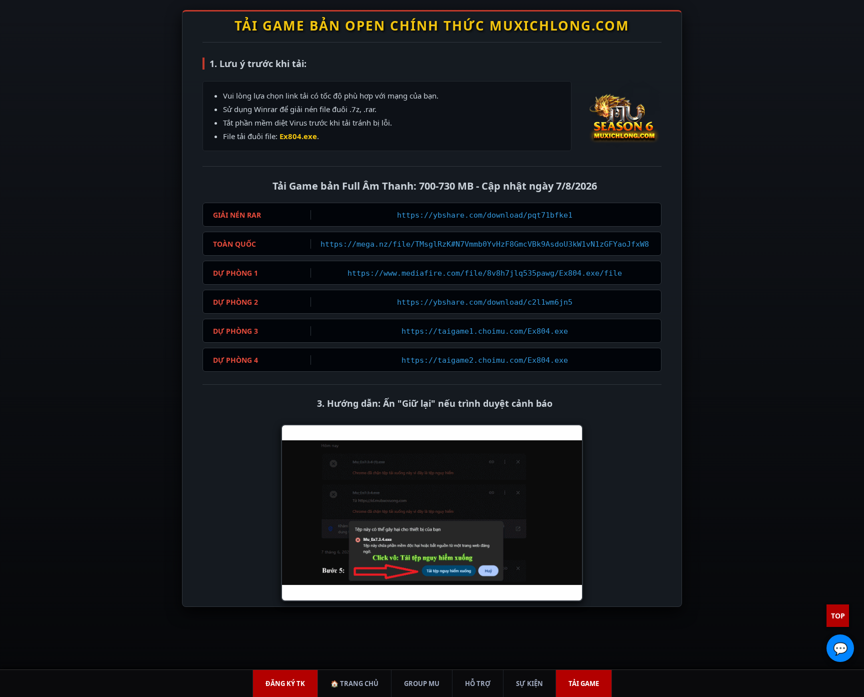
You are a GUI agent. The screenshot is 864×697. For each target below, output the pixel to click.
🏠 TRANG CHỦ (354, 683)
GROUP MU (422, 683)
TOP (838, 615)
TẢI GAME (583, 683)
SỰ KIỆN (529, 683)
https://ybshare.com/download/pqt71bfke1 (484, 215)
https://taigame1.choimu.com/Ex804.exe (485, 331)
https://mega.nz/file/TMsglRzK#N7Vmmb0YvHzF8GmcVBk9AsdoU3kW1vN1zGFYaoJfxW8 (484, 244)
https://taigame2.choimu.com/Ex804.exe (485, 360)
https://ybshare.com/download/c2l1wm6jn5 (484, 302)
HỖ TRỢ (477, 683)
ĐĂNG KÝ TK (285, 683)
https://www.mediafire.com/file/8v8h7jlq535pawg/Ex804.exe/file (485, 273)
